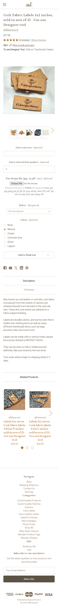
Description (29, 280)
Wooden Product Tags (29, 534)
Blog (29, 481)
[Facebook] (5, 268)
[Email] (10, 268)
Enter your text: (29, 147)
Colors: (29, 220)
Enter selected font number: (29, 162)
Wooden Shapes (29, 538)
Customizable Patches (29, 504)
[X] (16, 268)
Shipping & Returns (29, 485)
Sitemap (29, 492)
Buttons (29, 507)
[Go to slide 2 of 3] (27, 447)
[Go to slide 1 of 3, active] (22, 447)
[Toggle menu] (4, 4)
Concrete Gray (15, 237)
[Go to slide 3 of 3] (32, 447)
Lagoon (11, 246)
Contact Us (29, 488)
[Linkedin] (21, 268)
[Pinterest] (27, 268)
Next (52, 130)
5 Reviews (29, 289)
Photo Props (29, 524)
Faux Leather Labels (29, 514)
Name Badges (29, 521)
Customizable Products (29, 500)
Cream (11, 233)
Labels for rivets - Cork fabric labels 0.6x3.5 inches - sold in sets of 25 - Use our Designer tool (40, 430)
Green (11, 242)
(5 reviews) (24, 40)
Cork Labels (29, 510)
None (10, 225)
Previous (6, 130)
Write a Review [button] (38, 40)
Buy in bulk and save (24, 45)
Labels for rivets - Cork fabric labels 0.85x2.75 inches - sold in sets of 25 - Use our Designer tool (14, 430)
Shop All (29, 527)
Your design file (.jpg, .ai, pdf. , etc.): (29, 178)
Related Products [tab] (29, 377)
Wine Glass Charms (29, 531)
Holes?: (29, 205)
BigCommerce (34, 600)
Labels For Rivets (29, 517)
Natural (11, 229)
